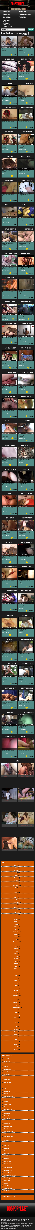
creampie (17, 995)
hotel (17, 951)
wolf (22, 462)
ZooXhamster (7, 17)
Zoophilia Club (7, 1136)
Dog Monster (7, 1126)
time (6, 149)
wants (17, 973)
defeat (22, 76)
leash (22, 222)
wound (8, 511)
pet (17, 1010)
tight (17, 966)
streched (23, 608)
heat (6, 413)
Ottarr (5, 1101)
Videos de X (6, 1104)
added (17, 867)
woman (17, 1049)
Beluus (5, 1183)
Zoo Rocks (6, 13)
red (17, 1026)
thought (6, 462)
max (17, 985)
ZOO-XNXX (6, 23)
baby (17, 907)
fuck (17, 980)
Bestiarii (5, 1115)
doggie (17, 914)
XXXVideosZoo (7, 25)
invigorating (17, 1015)
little (22, 270)
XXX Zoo (5, 1145)
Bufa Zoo (6, 1143)
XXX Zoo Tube (7, 1156)
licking (17, 956)
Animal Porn (6, 11)
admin (17, 865)
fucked (17, 948)
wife (17, 904)
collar (25, 222)
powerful (7, 632)
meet (8, 365)
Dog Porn (22, 6)
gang (6, 339)
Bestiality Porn (7, 26)
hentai (17, 990)
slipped (8, 222)
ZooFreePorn (7, 1167)
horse (17, 1020)
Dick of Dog (6, 1150)
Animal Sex (22, 13)
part (5, 365)
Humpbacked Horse (9, 1175)
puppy (17, 958)
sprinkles (17, 912)
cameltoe (17, 902)
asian (17, 934)
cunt (8, 270)
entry (24, 559)
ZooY (4, 21)
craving (17, 926)
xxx (22, 100)
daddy (17, 919)
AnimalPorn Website (25, 14)
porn (24, 100)
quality (22, 52)
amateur (17, 885)
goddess (23, 413)
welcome (23, 438)
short (17, 897)
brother (6, 438)
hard (17, 883)
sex (17, 1017)
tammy (17, 983)
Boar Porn (6, 1118)
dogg (17, 924)
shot (6, 754)
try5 (5, 197)
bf (25, 52)
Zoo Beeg (6, 1178)
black (8, 681)
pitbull (17, 1047)
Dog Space (6, 1123)
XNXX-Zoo (6, 1191)
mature (17, 978)
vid (17, 899)
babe (17, 877)
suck (17, 872)
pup (24, 270)
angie (22, 365)
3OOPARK (6, 1148)
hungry (17, 1005)
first (5, 76)
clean (17, 968)
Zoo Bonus (22, 17)
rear (10, 705)
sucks (17, 1029)
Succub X (6, 1180)
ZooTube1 (6, 1153)
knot (6, 100)
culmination (7, 559)
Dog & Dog (6, 1113)
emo (17, 1039)
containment (7, 535)
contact (6, 389)
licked (17, 880)
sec (22, 319)
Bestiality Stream (8, 1099)
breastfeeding (17, 1007)
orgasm (17, 936)
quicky (17, 963)
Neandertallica (7, 1121)
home (17, 1037)
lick (7, 656)
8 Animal (5, 1158)
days (22, 149)
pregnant (17, 931)
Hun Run (5, 1140)
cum (17, 1000)
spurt (22, 729)
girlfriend (17, 870)
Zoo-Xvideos (7, 1109)
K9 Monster (6, 1134)
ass (17, 892)
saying (25, 584)
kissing (17, 1044)
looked (6, 246)
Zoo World (6, 1185)
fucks (17, 1032)
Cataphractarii (7, 20)
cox (17, 929)
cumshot (17, 1002)
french (17, 1042)
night (6, 124)
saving (6, 607)
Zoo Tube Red (7, 1172)
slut (7, 295)
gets (17, 946)
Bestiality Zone (7, 1131)
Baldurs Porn (7, 1170)
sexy (5, 52)
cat (17, 1012)
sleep (17, 988)
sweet (17, 909)
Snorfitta (5, 1128)
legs (24, 295)
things (22, 511)
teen (8, 52)
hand (22, 246)
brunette (17, 941)
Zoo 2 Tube (6, 1161)
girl (17, 888)
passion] (23, 681)
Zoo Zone (6, 16)
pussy (17, 953)
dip (5, 705)
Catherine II (22, 11)
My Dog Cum (7, 1188)
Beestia (5, 1106)
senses (23, 535)
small (22, 197)
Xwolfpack (22, 16)
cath (25, 149)
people (6, 319)
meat (17, 1022)
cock (8, 76)
